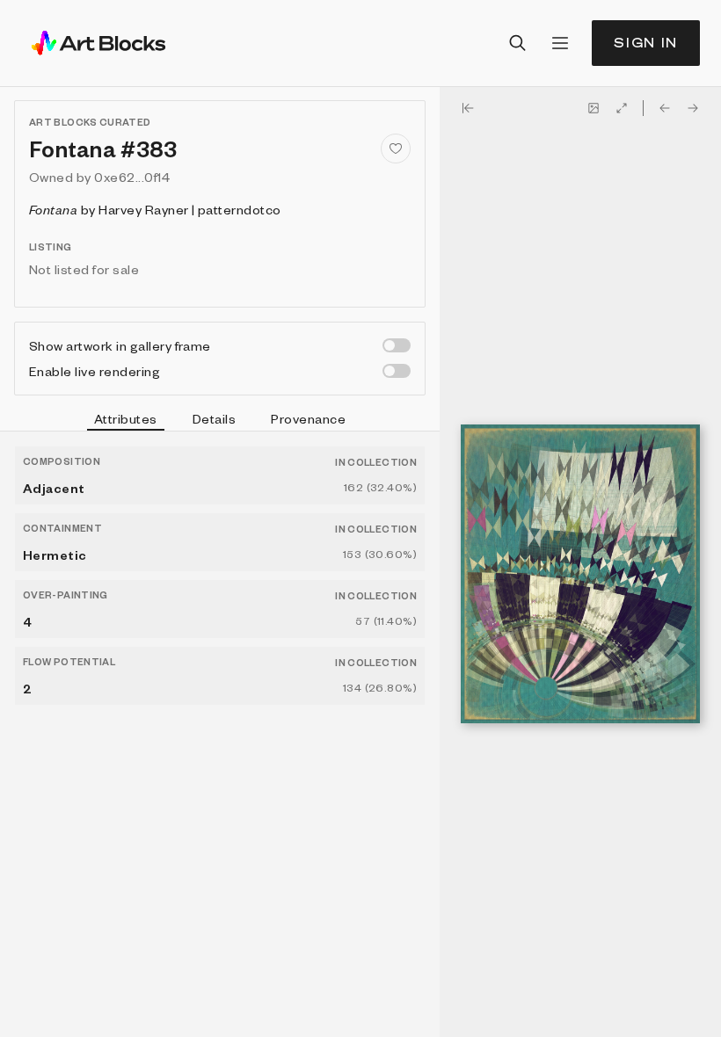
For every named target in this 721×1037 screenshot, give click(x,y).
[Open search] (517, 43)
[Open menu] (560, 43)
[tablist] (220, 421)
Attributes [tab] (125, 418)
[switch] (396, 345)
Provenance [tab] (308, 418)
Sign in (646, 42)
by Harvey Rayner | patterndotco (155, 209)
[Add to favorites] (396, 148)
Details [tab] (214, 418)
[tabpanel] (220, 734)
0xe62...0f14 (132, 177)
